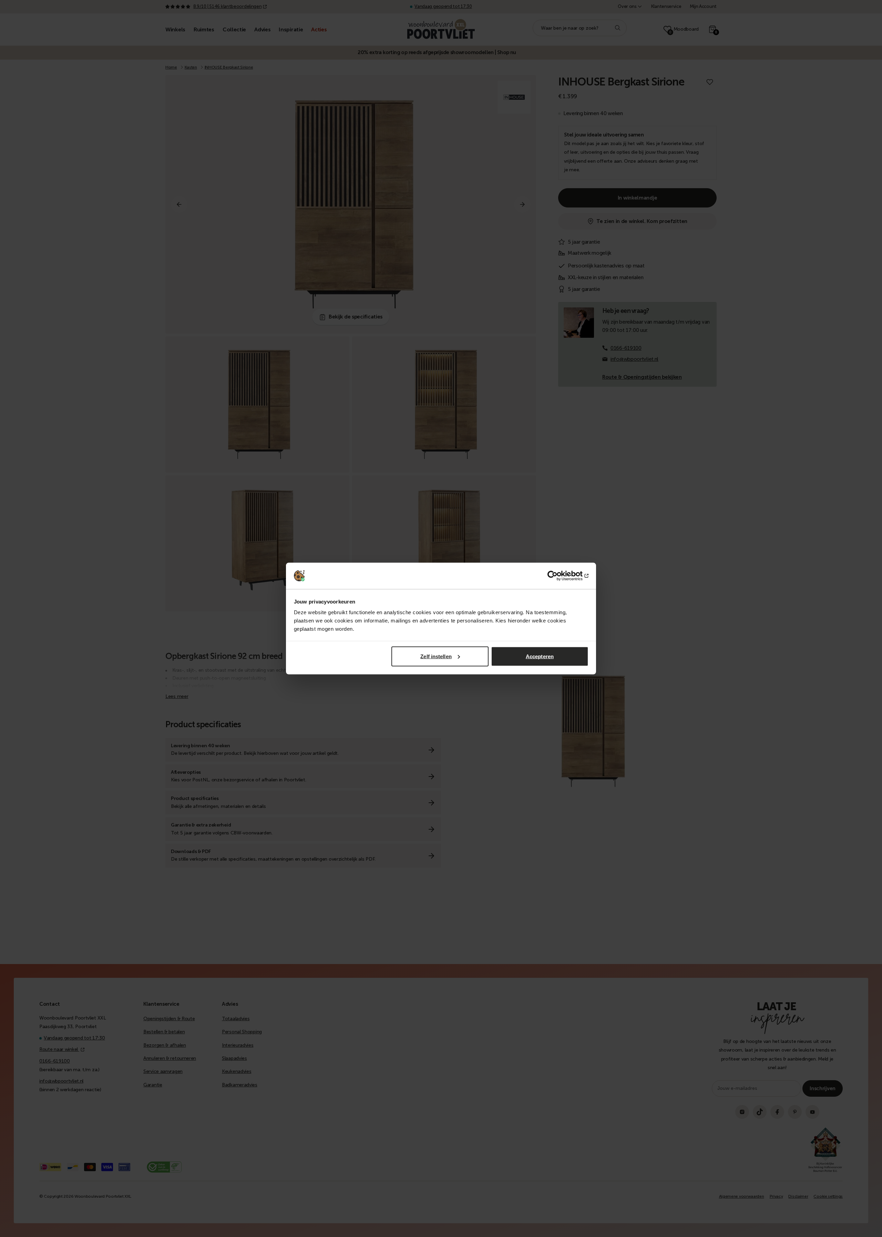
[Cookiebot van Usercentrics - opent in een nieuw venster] (558, 576)
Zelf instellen (435, 656)
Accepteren (540, 656)
